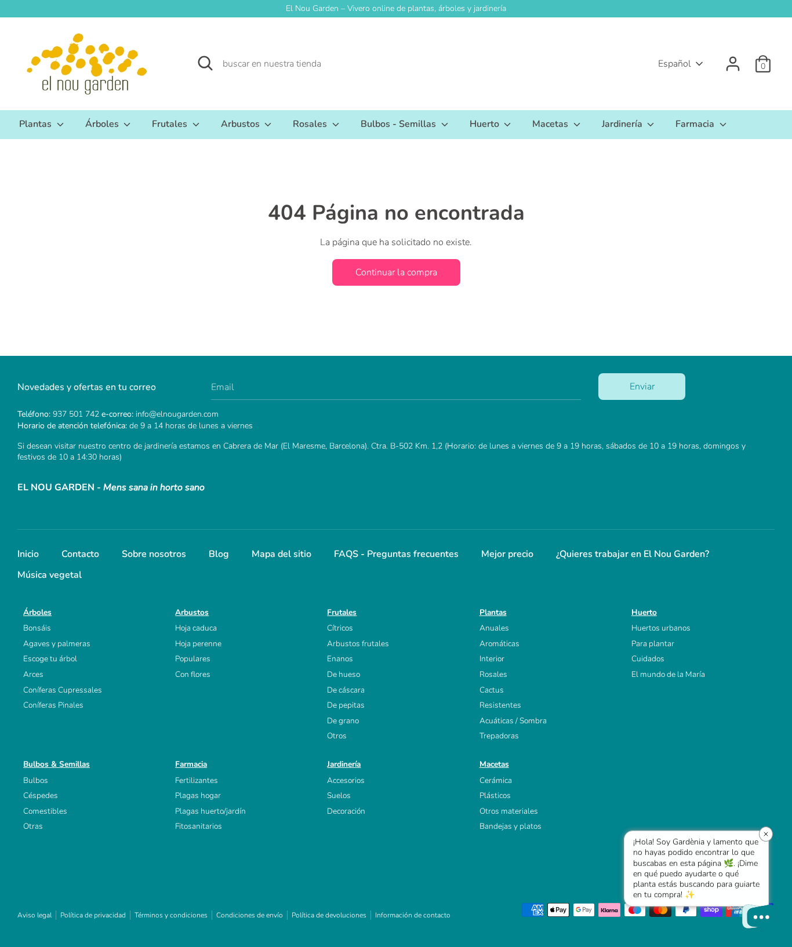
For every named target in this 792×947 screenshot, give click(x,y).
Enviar (642, 386)
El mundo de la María (668, 674)
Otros (337, 735)
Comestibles (45, 811)
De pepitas (346, 705)
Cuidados (647, 658)
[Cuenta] (732, 59)
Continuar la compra (396, 272)
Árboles (103, 124)
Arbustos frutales (358, 643)
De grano (343, 720)
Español (674, 63)
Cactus (491, 689)
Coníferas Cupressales (62, 689)
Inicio (28, 554)
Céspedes (40, 795)
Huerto (486, 124)
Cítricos (340, 627)
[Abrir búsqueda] (205, 63)
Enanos (340, 658)
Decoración (346, 811)
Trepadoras (499, 735)
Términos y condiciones (171, 915)
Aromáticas (499, 643)
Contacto (80, 554)
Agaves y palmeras (56, 643)
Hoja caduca (196, 627)
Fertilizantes (196, 780)
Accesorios (346, 780)
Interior (491, 658)
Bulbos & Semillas (56, 764)
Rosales (311, 124)
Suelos (339, 795)
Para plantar (652, 643)
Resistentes (500, 705)
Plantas (36, 124)
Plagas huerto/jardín (210, 811)
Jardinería (623, 124)
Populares (192, 658)
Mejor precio (507, 554)
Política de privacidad (93, 915)
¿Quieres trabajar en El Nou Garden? (632, 554)
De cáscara (346, 689)
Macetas (551, 124)
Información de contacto (413, 915)
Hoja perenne (198, 643)
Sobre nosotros (154, 554)
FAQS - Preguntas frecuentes (396, 554)
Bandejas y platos (510, 826)
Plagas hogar (198, 795)
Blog (219, 554)
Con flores (192, 674)
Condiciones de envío (249, 915)
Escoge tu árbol (50, 658)
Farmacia (696, 124)
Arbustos (241, 124)
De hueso (343, 674)
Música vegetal (49, 575)
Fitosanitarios (198, 826)
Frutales (171, 124)
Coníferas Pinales (53, 705)
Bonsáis (37, 627)
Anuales (494, 627)
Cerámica (495, 780)
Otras (33, 826)
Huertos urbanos (661, 627)
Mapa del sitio (281, 554)
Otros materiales (508, 811)
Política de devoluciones (329, 915)
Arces (33, 674)
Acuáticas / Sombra (513, 720)
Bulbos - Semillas (399, 124)
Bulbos (35, 780)
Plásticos (495, 795)
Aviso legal (34, 915)
